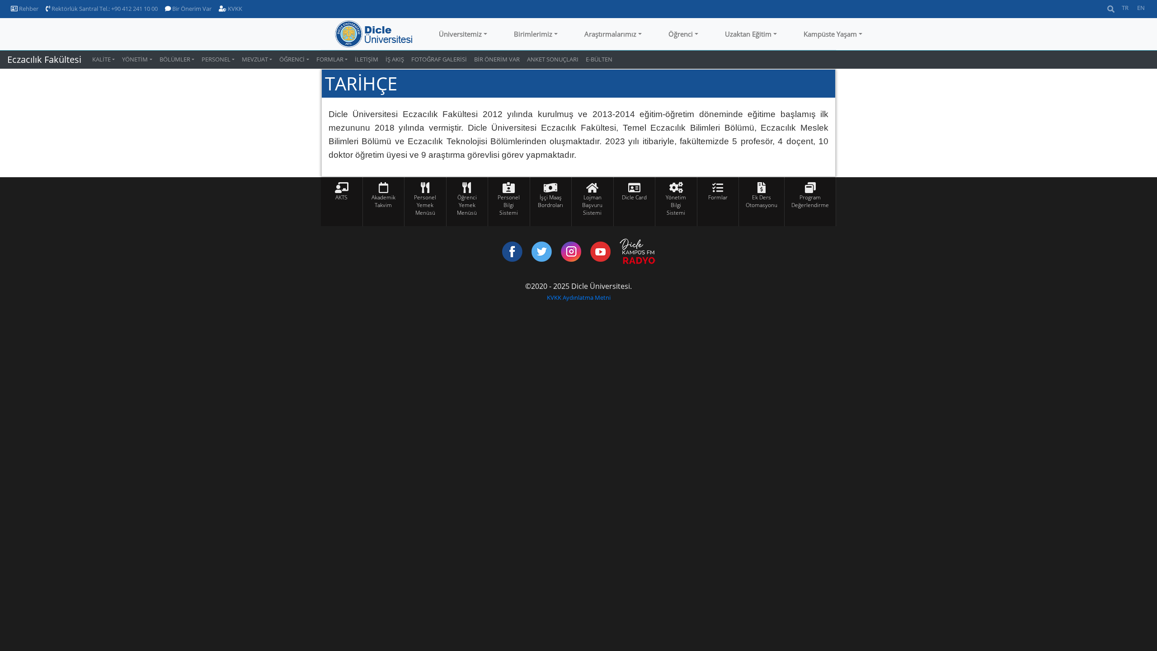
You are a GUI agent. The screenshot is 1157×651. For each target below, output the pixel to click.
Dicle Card (634, 197)
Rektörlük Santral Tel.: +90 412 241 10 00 (104, 9)
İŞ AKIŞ (395, 59)
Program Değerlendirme (810, 201)
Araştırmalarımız (610, 33)
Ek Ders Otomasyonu (761, 201)
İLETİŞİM (366, 59)
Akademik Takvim (383, 201)
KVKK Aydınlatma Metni (579, 297)
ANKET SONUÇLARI (552, 59)
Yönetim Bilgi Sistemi (676, 205)
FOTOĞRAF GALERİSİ (439, 59)
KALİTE (101, 59)
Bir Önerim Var (191, 9)
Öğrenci (680, 33)
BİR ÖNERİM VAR (497, 59)
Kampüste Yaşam (830, 33)
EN (1141, 8)
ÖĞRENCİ (292, 59)
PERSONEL (216, 59)
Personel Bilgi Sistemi (509, 205)
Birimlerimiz (533, 33)
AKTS (341, 197)
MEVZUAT (255, 59)
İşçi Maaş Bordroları (550, 201)
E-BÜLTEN (599, 59)
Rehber (28, 9)
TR (1125, 8)
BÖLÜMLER (175, 59)
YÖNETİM (135, 59)
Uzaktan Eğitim (748, 33)
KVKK (234, 9)
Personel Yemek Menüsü (425, 205)
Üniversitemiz (460, 33)
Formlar (718, 197)
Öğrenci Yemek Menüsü (467, 205)
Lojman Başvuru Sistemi (592, 205)
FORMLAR (329, 59)
